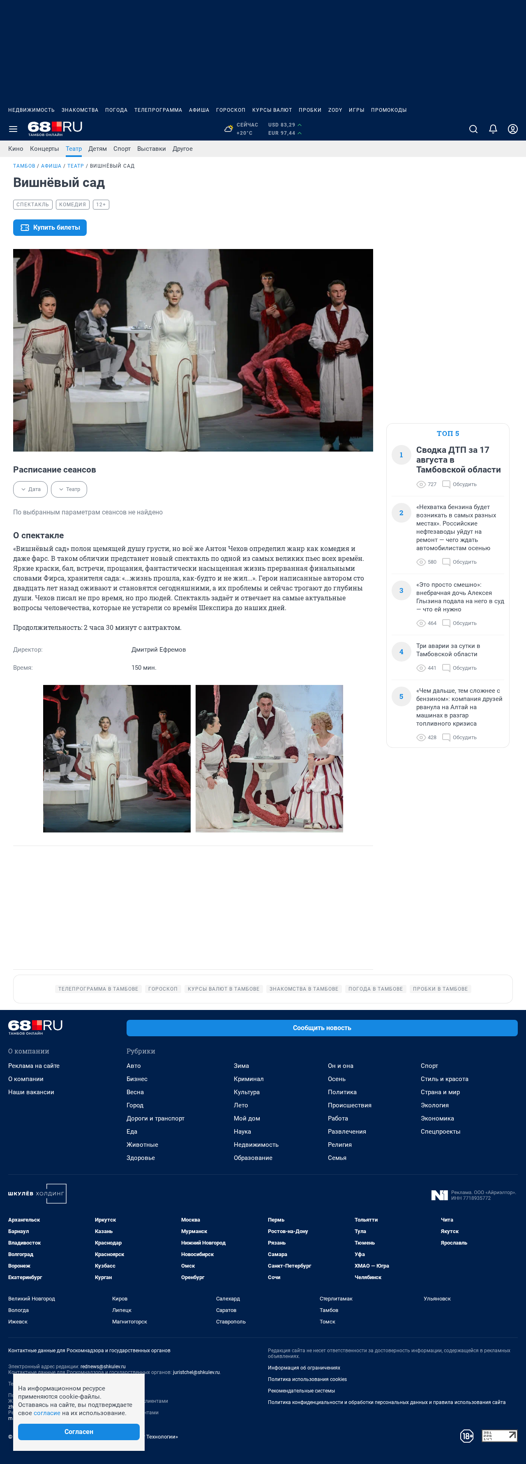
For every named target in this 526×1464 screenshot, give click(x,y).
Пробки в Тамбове (440, 989)
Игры (357, 110)
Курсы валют (272, 110)
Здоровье (141, 1158)
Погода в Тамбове (375, 989)
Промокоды (389, 110)
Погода (116, 110)
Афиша (199, 110)
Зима (241, 1066)
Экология (435, 1105)
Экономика (437, 1118)
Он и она (340, 1066)
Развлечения (347, 1131)
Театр (74, 148)
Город (135, 1105)
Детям (97, 148)
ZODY (335, 110)
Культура (247, 1092)
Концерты (44, 148)
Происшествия (349, 1105)
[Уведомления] (493, 129)
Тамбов (24, 166)
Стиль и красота (444, 1079)
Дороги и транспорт (156, 1118)
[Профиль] (513, 129)
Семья (337, 1158)
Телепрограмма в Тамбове (98, 989)
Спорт (122, 148)
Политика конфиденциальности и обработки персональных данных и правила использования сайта (387, 1402)
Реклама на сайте (34, 1066)
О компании (26, 1079)
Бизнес (137, 1079)
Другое (183, 148)
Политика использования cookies (307, 1379)
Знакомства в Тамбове (304, 989)
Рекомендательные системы (301, 1391)
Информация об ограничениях (304, 1368)
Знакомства (80, 110)
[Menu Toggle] (13, 129)
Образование (253, 1158)
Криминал (249, 1079)
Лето (241, 1105)
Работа (338, 1118)
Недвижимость (31, 110)
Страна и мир (440, 1092)
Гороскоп (231, 110)
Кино (15, 148)
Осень (337, 1079)
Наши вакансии (31, 1092)
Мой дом (247, 1118)
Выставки (151, 148)
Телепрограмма (158, 110)
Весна (135, 1092)
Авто (134, 1066)
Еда (132, 1131)
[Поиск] (473, 129)
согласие (47, 1413)
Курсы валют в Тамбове (224, 989)
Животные (142, 1144)
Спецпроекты (441, 1131)
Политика (342, 1092)
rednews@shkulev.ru (103, 1366)
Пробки (310, 110)
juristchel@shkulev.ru (196, 1372)
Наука (242, 1131)
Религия (340, 1144)
